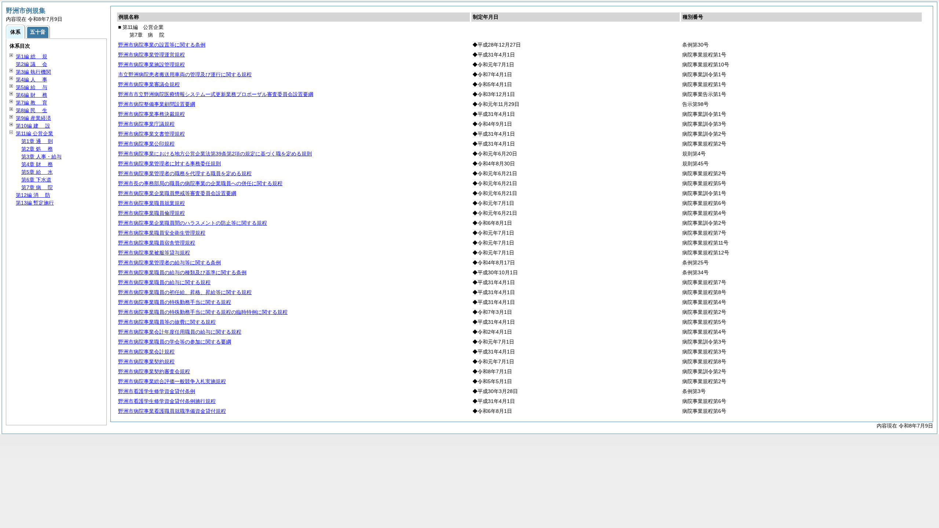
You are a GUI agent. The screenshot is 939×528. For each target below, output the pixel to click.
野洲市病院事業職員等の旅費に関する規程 (167, 322)
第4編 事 (31, 79)
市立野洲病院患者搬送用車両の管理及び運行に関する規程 (185, 74)
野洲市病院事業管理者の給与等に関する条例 (169, 262)
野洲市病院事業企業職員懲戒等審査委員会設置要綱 (177, 193)
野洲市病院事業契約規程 (146, 361)
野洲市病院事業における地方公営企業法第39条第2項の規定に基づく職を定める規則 (215, 154)
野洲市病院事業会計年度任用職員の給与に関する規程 (179, 332)
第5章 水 (37, 172)
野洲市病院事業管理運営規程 (151, 55)
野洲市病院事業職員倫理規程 (151, 213)
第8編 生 (31, 110)
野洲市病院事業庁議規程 (146, 124)
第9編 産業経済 (33, 118)
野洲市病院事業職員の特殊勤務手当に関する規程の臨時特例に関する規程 (203, 312)
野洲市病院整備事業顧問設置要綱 (156, 104)
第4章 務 (37, 164)
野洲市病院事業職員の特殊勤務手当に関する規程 (174, 302)
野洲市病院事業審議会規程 (149, 84)
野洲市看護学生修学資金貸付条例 (156, 391)
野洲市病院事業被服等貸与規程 (154, 253)
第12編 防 (33, 195)
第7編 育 (31, 103)
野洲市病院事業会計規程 (146, 352)
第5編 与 (31, 87)
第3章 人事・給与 (41, 157)
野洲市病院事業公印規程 (146, 144)
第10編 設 (33, 126)
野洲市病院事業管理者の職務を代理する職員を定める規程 (185, 173)
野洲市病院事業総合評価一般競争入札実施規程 (172, 381)
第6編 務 (31, 95)
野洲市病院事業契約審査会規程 (154, 371)
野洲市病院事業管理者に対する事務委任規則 (169, 163)
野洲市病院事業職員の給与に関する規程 (164, 282)
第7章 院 (37, 187)
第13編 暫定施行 (35, 203)
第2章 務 (37, 149)
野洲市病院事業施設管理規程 (151, 64)
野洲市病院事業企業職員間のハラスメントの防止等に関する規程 (192, 223)
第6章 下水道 (36, 180)
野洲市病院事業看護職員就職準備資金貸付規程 (172, 411)
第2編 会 (31, 64)
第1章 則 (37, 141)
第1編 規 (31, 56)
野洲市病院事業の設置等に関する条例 (161, 45)
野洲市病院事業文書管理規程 (151, 134)
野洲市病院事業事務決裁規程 (151, 114)
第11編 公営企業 (34, 133)
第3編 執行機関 (33, 72)
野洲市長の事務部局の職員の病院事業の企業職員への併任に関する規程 (200, 183)
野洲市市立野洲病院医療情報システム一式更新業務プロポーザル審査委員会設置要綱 (215, 94)
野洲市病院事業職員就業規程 (151, 203)
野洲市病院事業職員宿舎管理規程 (156, 243)
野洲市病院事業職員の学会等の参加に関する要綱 (174, 342)
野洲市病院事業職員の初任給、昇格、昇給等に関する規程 (185, 292)
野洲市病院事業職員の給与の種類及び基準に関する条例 (182, 272)
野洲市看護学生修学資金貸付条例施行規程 (167, 401)
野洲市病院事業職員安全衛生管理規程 (161, 233)
